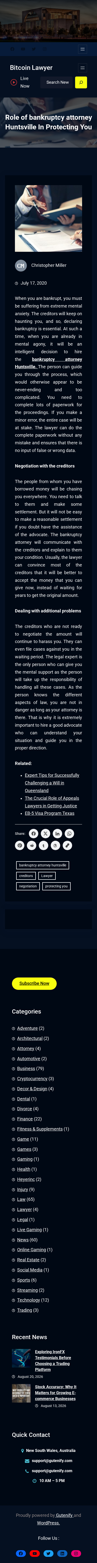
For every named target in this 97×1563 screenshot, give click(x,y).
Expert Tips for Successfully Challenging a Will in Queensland (52, 783)
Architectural (30, 1038)
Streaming (27, 1290)
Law (21, 1199)
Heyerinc (26, 1179)
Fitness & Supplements (40, 1129)
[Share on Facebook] (33, 833)
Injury (22, 1189)
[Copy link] (67, 845)
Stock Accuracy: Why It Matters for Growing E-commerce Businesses (55, 1393)
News (23, 1239)
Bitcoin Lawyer (31, 67)
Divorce (24, 1108)
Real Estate (28, 1259)
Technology (28, 1300)
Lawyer (47, 876)
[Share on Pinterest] (19, 845)
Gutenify (64, 1515)
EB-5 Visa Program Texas (49, 813)
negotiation (28, 886)
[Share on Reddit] (31, 845)
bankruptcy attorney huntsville (42, 865)
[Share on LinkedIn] (57, 833)
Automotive (28, 1058)
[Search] (81, 82)
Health (23, 1169)
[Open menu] (82, 49)
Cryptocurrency (32, 1078)
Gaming (25, 1159)
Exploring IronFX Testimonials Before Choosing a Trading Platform (53, 1360)
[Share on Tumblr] (43, 845)
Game (23, 1139)
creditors (26, 876)
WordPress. (48, 1523)
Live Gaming (29, 1229)
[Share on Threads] (55, 845)
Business (26, 1068)
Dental (23, 1098)
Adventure (27, 1028)
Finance (25, 1118)
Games (24, 1149)
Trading (24, 1310)
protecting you (56, 886)
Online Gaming (31, 1249)
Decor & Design (32, 1088)
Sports (23, 1280)
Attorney (25, 1048)
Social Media (30, 1270)
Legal (22, 1219)
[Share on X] (45, 833)
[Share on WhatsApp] (69, 833)
